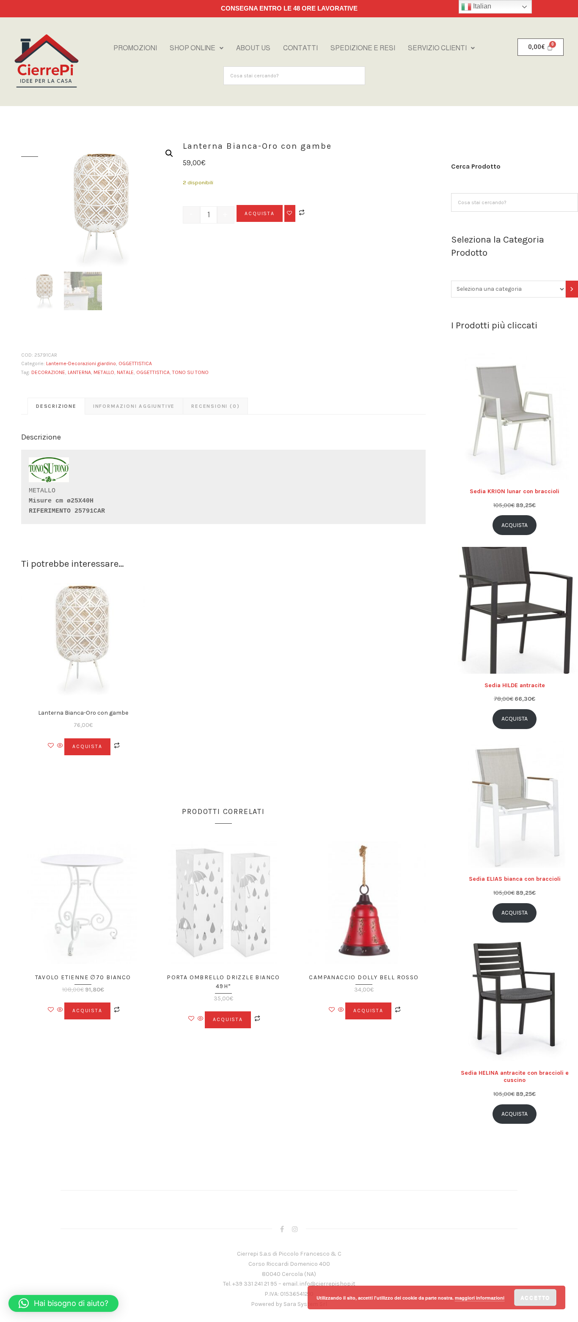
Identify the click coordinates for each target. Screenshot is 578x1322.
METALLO (104, 372)
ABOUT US (253, 48)
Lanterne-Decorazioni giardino (81, 363)
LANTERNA (79, 372)
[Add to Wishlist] (289, 213)
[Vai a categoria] (572, 289)
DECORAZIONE (48, 372)
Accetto (535, 1297)
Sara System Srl (305, 1304)
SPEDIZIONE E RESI (362, 48)
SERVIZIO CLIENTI (437, 48)
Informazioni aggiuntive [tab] (134, 406)
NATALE (125, 372)
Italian (481, 6)
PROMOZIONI (135, 48)
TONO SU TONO (190, 372)
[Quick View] (60, 746)
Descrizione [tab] (56, 406)
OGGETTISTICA (135, 363)
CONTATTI (300, 48)
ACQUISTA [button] (87, 746)
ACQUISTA (259, 213)
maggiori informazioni (479, 1298)
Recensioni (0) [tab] (215, 406)
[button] (196, 48)
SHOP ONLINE (192, 48)
